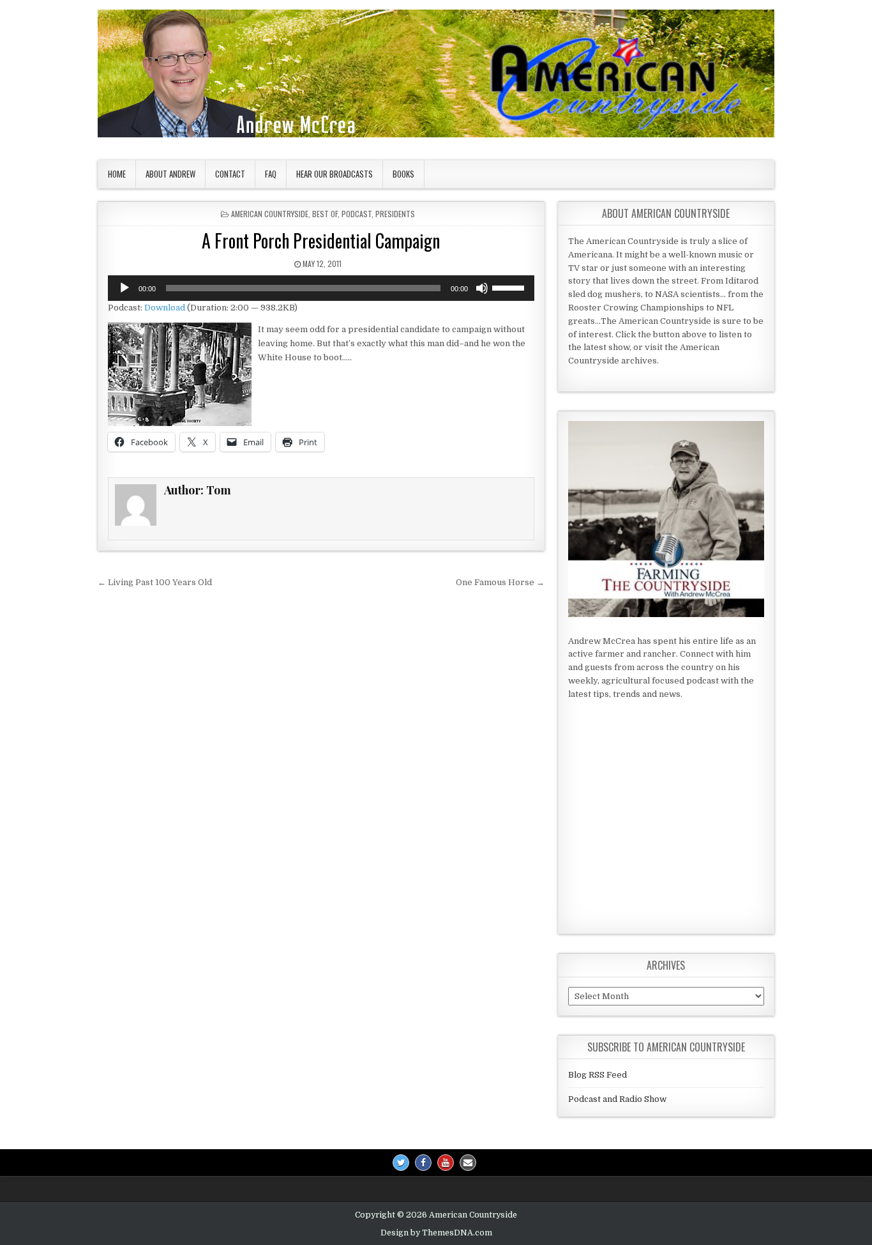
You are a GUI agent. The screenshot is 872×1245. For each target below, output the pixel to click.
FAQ (270, 173)
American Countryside (269, 213)
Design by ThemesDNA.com (436, 1232)
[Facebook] (423, 1162)
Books (403, 173)
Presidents (395, 213)
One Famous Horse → (500, 582)
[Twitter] (401, 1162)
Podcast (357, 213)
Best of (325, 213)
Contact (230, 173)
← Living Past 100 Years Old (155, 582)
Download (164, 307)
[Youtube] (445, 1162)
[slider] (510, 286)
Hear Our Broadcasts (334, 173)
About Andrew (170, 173)
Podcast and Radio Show (617, 1099)
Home (117, 173)
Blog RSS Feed (597, 1075)
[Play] (124, 288)
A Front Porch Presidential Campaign (321, 240)
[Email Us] (468, 1162)
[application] (321, 288)
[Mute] (482, 288)
